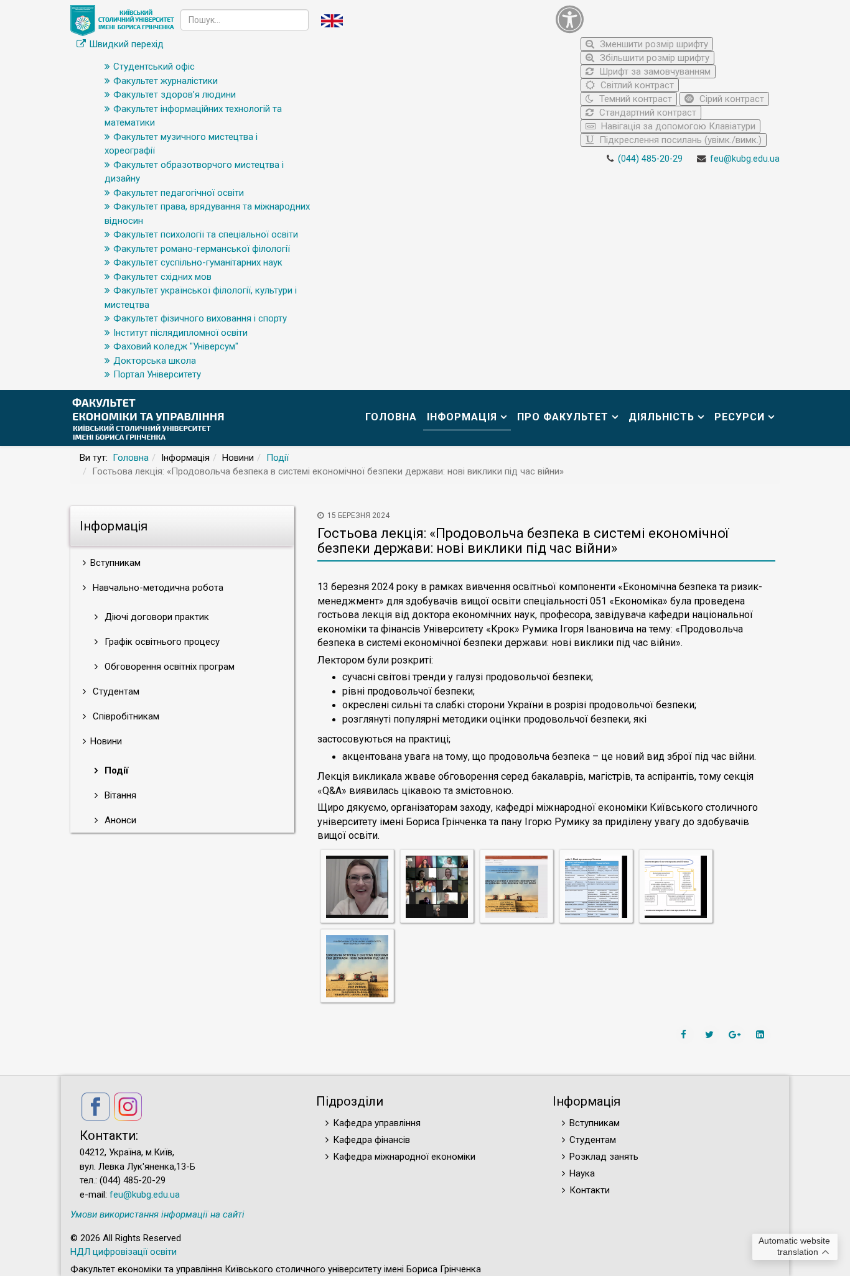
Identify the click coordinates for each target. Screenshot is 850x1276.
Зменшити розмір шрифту (652, 44)
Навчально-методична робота (156, 587)
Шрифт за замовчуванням (654, 71)
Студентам (114, 691)
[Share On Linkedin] (761, 1034)
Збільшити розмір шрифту (653, 57)
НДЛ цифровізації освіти (123, 1251)
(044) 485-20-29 (650, 159)
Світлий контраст (636, 85)
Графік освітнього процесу (161, 641)
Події (277, 457)
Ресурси (739, 417)
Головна (391, 417)
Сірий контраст (730, 98)
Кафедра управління (377, 1123)
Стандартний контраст (646, 112)
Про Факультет (563, 417)
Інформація (462, 417)
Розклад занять (603, 1156)
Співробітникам (124, 716)
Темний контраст (634, 98)
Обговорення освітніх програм (168, 666)
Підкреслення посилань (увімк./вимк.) (679, 140)
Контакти (589, 1190)
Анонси (119, 820)
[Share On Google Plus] (736, 1034)
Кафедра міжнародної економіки (404, 1156)
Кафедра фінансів (371, 1139)
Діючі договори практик (155, 616)
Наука (582, 1173)
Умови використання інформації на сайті (157, 1214)
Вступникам (594, 1123)
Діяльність (661, 417)
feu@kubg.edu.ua (745, 159)
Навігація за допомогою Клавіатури (677, 126)
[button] (664, 19)
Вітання (119, 795)
